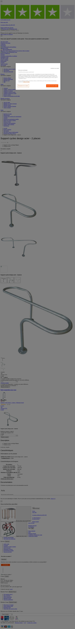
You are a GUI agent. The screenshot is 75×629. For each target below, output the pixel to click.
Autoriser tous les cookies (52, 85)
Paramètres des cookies (23, 85)
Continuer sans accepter (55, 68)
